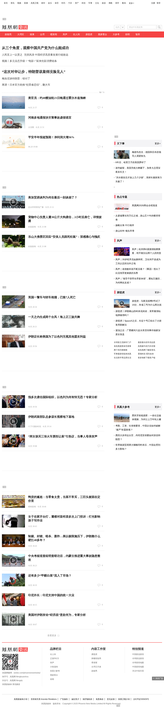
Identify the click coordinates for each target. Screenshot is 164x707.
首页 (6, 3)
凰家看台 (102, 34)
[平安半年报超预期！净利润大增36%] (13, 141)
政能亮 (8, 34)
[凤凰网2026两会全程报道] (122, 208)
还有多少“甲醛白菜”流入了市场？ (49, 575)
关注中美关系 (138, 671)
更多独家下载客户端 (146, 358)
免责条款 (99, 699)
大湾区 (20, 34)
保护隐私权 (87, 699)
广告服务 (64, 699)
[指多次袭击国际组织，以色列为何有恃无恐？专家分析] (13, 401)
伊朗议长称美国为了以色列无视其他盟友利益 (57, 336)
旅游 (104, 3)
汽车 (70, 3)
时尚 (63, 3)
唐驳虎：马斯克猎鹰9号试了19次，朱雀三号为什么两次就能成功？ (146, 305)
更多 (131, 3)
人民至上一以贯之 (12, 54)
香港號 (94, 662)
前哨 (127, 34)
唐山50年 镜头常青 (124, 231)
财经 (43, 3)
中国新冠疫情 (138, 654)
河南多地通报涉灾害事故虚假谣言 (49, 117)
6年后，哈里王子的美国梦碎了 (130, 162)
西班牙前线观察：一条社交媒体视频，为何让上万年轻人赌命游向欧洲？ (146, 419)
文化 (97, 3)
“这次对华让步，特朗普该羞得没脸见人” (33, 72)
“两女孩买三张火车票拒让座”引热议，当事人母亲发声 (62, 436)
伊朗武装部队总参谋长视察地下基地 (51, 416)
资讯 (12, 3)
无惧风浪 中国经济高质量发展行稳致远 (46, 54)
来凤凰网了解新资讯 (146, 350)
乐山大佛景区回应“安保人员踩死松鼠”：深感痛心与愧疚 (64, 236)
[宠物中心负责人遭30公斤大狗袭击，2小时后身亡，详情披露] (13, 221)
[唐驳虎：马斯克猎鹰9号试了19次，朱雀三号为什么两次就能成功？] (122, 303)
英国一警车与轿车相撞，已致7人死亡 (52, 297)
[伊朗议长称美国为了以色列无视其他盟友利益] (13, 341)
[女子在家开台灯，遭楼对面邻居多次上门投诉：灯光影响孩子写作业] (13, 521)
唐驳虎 (89, 34)
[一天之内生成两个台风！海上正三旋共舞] (13, 321)
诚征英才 (75, 699)
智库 (137, 34)
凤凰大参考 (55, 671)
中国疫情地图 (138, 667)
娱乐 (50, 3)
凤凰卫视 (34, 3)
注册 (153, 3)
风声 (65, 34)
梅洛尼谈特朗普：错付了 (16, 78)
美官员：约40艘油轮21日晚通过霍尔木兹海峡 (57, 98)
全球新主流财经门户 (122, 342)
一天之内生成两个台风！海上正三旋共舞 (54, 317)
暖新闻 (53, 34)
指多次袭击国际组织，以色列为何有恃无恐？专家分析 (62, 397)
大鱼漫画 (54, 667)
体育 (57, 3)
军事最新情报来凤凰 (122, 354)
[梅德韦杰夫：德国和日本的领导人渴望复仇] (122, 154)
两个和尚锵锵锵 (120, 350)
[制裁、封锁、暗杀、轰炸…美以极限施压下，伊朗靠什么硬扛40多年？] (13, 540)
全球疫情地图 (138, 662)
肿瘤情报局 (96, 658)
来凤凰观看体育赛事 (122, 346)
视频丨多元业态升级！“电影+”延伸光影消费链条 (29, 61)
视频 (19, 3)
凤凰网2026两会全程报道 (144, 205)
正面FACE (54, 658)
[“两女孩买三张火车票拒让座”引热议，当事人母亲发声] (13, 440)
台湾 (42, 34)
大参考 (116, 34)
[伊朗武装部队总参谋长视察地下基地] (13, 421)
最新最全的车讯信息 (146, 342)
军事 (90, 3)
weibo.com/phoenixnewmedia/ (27, 673)
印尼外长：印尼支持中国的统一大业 (51, 595)
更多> (157, 143)
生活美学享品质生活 (122, 358)
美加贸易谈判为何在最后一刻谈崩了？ (52, 197)
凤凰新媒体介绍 (20, 699)
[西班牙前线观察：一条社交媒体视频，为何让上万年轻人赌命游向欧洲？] (122, 418)
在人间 (76, 34)
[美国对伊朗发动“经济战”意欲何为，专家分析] (13, 619)
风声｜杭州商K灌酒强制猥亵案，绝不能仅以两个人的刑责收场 (146, 253)
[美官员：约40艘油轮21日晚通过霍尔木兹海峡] (13, 102)
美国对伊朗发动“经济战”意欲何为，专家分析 (57, 614)
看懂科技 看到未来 (146, 354)
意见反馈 (111, 699)
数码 (124, 3)
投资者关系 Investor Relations (44, 699)
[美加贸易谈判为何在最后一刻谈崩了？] (13, 202)
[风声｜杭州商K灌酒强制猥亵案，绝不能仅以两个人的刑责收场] (122, 251)
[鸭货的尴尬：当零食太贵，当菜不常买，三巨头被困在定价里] (13, 501)
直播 (26, 3)
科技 (84, 3)
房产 (77, 3)
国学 (117, 3)
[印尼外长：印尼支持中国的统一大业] (13, 599)
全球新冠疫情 (138, 658)
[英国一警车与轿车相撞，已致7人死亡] (13, 301)
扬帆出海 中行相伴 (124, 225)
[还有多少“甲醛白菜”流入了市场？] (13, 580)
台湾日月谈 (96, 667)
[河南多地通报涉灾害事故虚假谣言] (13, 122)
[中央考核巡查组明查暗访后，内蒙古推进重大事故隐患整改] (13, 560)
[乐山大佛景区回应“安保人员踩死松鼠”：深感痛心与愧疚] (13, 241)
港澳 (32, 34)
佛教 (110, 3)
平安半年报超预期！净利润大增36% (51, 137)
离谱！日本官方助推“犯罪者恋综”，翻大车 (26, 84)
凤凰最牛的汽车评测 (146, 346)
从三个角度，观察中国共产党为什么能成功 (35, 48)
